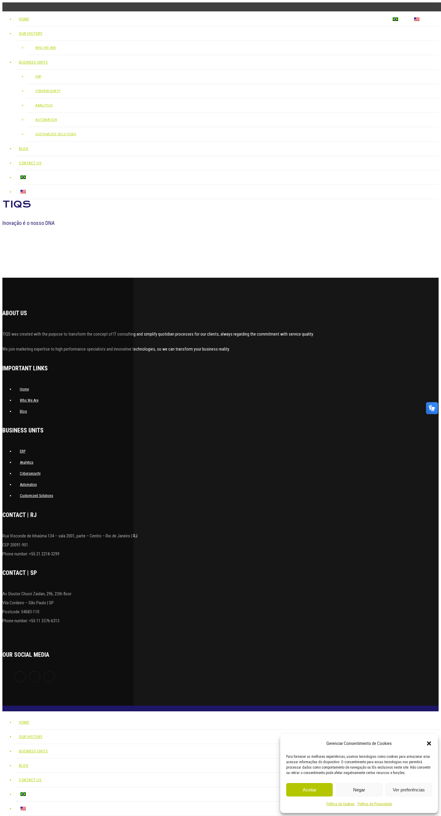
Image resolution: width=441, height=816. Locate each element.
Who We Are (29, 400)
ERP (38, 76)
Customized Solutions (55, 134)
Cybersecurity (48, 91)
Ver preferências (409, 789)
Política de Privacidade (375, 804)
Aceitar (309, 789)
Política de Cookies (340, 804)
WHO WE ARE (45, 48)
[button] (429, 743)
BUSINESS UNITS (299, 19)
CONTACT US (366, 19)
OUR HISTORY (254, 19)
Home (224, 19)
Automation (46, 120)
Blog (337, 19)
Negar (359, 789)
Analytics (44, 105)
